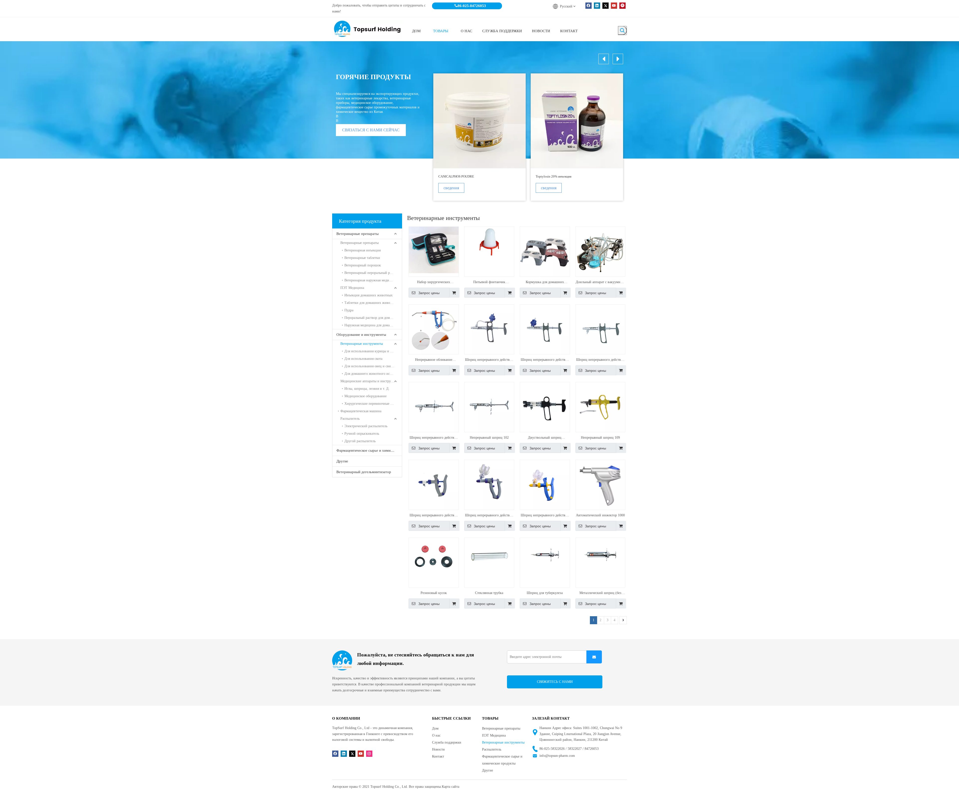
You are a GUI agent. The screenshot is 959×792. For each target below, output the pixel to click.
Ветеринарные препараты (357, 234)
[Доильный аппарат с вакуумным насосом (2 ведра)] (600, 251)
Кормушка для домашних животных (545, 282)
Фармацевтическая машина (360, 411)
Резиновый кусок (434, 593)
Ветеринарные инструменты (361, 344)
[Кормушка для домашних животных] (545, 251)
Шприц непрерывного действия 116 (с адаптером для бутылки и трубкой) (489, 360)
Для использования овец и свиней (370, 366)
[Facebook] (588, 5)
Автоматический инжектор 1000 (600, 515)
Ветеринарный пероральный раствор (372, 273)
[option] (479, 137)
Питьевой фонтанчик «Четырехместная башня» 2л (489, 282)
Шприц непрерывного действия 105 (545, 360)
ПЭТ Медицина (352, 288)
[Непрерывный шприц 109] (600, 407)
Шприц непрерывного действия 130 (489, 515)
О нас (436, 735)
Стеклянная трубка (489, 593)
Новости (438, 749)
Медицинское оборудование (365, 396)
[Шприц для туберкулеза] (545, 554)
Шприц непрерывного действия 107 (434, 515)
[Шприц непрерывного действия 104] (600, 329)
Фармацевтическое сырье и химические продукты (369, 450)
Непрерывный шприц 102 (489, 437)
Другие (342, 461)
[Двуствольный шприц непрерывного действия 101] (545, 407)
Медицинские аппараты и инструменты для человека (371, 381)
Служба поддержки (446, 742)
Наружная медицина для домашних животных (373, 325)
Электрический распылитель (365, 426)
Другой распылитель (360, 441)
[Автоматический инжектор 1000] (600, 484)
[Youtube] (614, 5)
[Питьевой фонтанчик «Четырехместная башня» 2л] (489, 243)
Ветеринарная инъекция (362, 250)
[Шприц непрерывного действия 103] (434, 407)
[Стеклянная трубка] (489, 556)
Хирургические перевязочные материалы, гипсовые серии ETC (373, 403)
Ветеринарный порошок (362, 265)
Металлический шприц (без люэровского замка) (600, 593)
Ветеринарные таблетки (362, 258)
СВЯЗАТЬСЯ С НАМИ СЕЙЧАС (371, 130)
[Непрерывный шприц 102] (489, 407)
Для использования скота (363, 359)
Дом (435, 728)
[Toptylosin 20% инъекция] (577, 120)
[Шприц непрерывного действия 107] (434, 484)
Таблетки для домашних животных (371, 303)
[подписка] (594, 656)
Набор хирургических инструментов (433, 282)
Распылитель (350, 418)
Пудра (348, 310)
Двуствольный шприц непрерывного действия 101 (545, 438)
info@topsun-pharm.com (557, 756)
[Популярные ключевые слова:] (622, 30)
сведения (451, 188)
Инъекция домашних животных (368, 295)
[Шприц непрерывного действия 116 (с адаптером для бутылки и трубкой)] (489, 329)
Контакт (438, 756)
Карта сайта (450, 787)
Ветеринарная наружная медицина (370, 280)
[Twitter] (605, 5)
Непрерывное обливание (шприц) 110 (433, 360)
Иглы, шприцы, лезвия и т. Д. (367, 389)
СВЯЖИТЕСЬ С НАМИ (555, 682)
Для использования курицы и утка (370, 351)
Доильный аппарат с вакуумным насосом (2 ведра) (600, 282)
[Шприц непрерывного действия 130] (489, 484)
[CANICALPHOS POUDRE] (479, 120)
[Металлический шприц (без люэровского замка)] (600, 554)
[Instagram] (369, 753)
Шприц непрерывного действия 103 (434, 438)
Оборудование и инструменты (361, 335)
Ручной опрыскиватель (361, 433)
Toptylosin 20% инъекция (553, 176)
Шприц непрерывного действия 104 (600, 360)
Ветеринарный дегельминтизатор (363, 472)
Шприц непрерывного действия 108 (545, 515)
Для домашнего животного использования (373, 374)
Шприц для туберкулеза (545, 593)
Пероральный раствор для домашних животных (373, 318)
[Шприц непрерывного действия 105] (545, 329)
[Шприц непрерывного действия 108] (545, 484)
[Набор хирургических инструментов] (434, 249)
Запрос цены (429, 293)
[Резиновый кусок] (434, 556)
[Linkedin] (597, 5)
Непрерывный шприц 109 (600, 437)
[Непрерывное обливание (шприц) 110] (434, 329)
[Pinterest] (622, 5)
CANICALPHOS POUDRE (456, 176)
